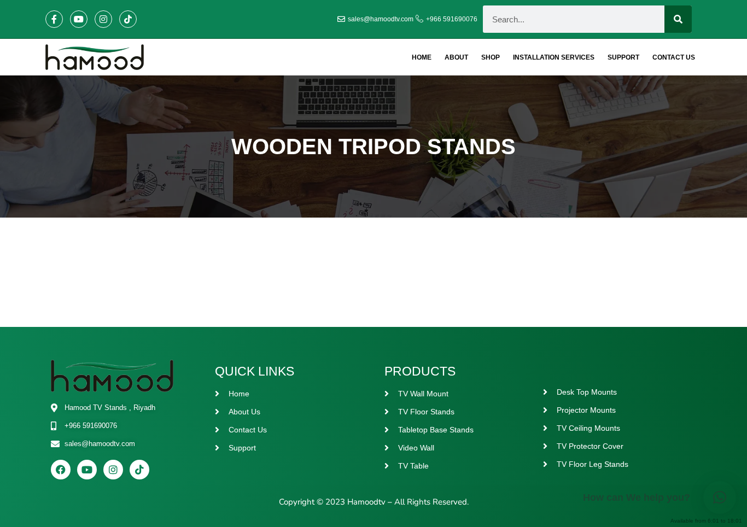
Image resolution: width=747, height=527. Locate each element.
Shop (490, 57)
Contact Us (673, 57)
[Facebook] (61, 469)
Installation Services (553, 57)
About (456, 57)
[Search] (678, 19)
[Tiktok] (128, 19)
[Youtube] (78, 19)
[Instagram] (103, 19)
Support (623, 57)
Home (421, 57)
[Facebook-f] (54, 19)
